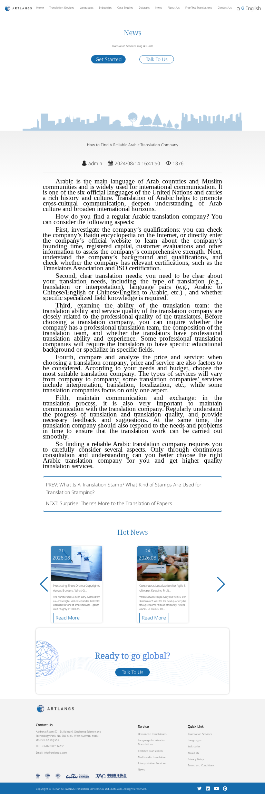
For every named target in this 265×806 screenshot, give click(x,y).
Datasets (144, 7)
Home (40, 7)
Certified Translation (150, 751)
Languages (87, 7)
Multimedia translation (152, 757)
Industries (105, 7)
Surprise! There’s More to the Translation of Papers (116, 503)
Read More (68, 617)
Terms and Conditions (201, 765)
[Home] (18, 7)
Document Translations (152, 734)
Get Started (108, 59)
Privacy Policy (196, 759)
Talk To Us (157, 59)
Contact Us (225, 7)
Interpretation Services (152, 763)
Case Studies (125, 7)
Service (143, 726)
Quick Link (196, 726)
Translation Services (61, 7)
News (158, 7)
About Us (174, 7)
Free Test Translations (198, 7)
